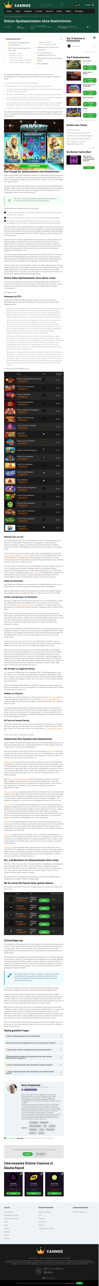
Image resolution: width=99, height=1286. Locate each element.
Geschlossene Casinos (11, 1218)
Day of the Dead (24, 555)
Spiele (18, 11)
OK (79, 1283)
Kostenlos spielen (90, 68)
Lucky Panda (55, 697)
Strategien (79, 11)
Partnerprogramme (79, 1212)
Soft (39, 1215)
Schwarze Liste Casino (11, 1215)
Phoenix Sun (8, 847)
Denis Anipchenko (20, 27)
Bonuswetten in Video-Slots (51, 699)
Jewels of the (8, 762)
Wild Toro (7, 822)
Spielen (44, 900)
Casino (9, 11)
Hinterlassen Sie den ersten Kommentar (68, 27)
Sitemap (41, 1225)
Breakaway (50, 751)
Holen (89, 167)
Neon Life (7, 805)
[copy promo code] (16, 1190)
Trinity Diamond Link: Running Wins (89, 85)
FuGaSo (85, 88)
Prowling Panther (9, 555)
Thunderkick (86, 63)
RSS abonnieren (49, 1278)
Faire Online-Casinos (73, 130)
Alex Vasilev (20, 1138)
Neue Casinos (8, 1212)
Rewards (7, 1238)
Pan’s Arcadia (87, 61)
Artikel (59, 11)
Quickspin (85, 110)
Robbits (85, 108)
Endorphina (86, 99)
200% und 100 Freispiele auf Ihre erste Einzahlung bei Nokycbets (89, 158)
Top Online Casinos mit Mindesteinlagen (79, 136)
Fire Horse (36, 573)
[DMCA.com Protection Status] (48, 1273)
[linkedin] (22, 1090)
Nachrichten (42, 1222)
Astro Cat (7, 835)
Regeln (68, 11)
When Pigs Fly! (9, 792)
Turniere (39, 11)
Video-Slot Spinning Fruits (26, 605)
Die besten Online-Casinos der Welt (78, 133)
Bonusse (49, 11)
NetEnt (85, 75)
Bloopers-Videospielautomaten (18, 779)
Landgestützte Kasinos (46, 1228)
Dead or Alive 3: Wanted (87, 72)
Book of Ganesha (88, 97)
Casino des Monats (44, 1212)
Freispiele (28, 11)
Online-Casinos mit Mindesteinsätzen (79, 139)
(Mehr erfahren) (70, 1283)
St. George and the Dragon (53, 728)
